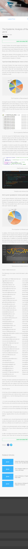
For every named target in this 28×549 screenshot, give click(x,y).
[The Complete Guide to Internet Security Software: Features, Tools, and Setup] (7, 469)
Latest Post (11, 19)
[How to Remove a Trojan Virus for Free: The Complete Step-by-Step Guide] (7, 477)
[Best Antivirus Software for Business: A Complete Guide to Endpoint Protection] (7, 484)
